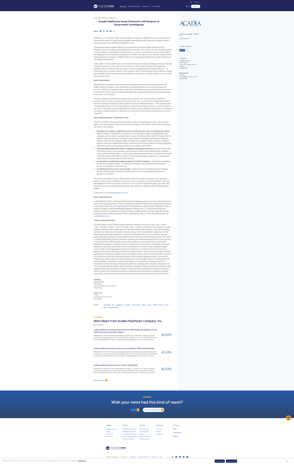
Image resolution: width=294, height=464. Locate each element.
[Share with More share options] (117, 31)
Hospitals (143, 305)
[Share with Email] (110, 31)
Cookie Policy (82, 460)
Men (113, 305)
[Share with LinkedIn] (100, 31)
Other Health (107, 305)
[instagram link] (187, 457)
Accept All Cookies (231, 461)
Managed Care (120, 305)
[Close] (287, 461)
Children (155, 305)
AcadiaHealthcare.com (101, 216)
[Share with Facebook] (107, 31)
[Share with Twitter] (104, 31)
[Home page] (104, 6)
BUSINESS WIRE (113, 38)
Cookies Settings (220, 461)
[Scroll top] (288, 418)
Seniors (166, 305)
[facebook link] (184, 457)
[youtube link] (180, 457)
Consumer (128, 305)
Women (161, 305)
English (182, 50)
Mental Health (136, 305)
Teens (149, 305)
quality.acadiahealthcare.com (117, 193)
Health (105, 307)
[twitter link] (172, 457)
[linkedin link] (176, 457)
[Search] (191, 2)
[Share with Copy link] (114, 31)
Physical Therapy (113, 307)
